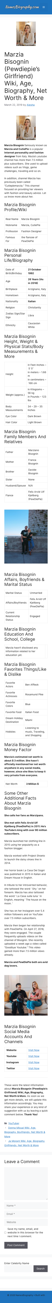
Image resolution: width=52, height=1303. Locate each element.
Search (41, 1268)
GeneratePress (26, 1298)
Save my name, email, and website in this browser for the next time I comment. (25, 1232)
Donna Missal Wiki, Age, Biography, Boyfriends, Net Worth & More (24, 1132)
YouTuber (13, 1123)
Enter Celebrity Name (16, 1263)
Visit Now (33, 1050)
